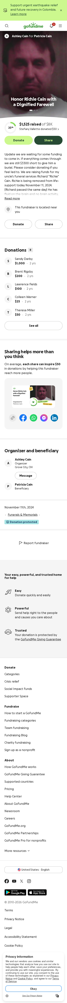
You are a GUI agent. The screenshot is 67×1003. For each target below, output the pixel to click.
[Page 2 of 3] (34, 110)
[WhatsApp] (33, 418)
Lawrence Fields (26, 284)
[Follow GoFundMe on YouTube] (14, 881)
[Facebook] (23, 418)
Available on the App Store (37, 892)
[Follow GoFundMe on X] (21, 881)
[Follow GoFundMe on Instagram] (29, 881)
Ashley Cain (23, 459)
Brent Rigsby (24, 271)
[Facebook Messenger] (44, 418)
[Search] (6, 25)
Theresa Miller (25, 310)
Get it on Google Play (15, 892)
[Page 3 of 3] (37, 110)
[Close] (61, 10)
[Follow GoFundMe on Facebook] (6, 881)
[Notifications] (51, 25)
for (32, 36)
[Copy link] (12, 418)
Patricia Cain (24, 484)
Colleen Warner (25, 297)
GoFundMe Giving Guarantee (41, 639)
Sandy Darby (24, 258)
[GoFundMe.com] (33, 25)
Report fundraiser (36, 543)
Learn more (18, 14)
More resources (15, 850)
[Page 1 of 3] (30, 110)
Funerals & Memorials (23, 514)
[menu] (60, 25)
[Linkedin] (54, 418)
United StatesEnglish (35, 869)
